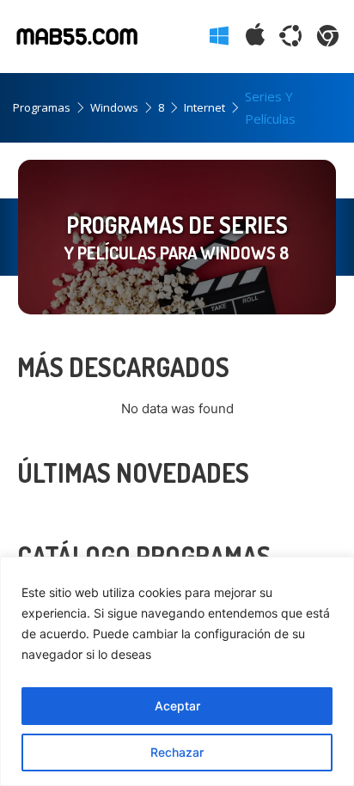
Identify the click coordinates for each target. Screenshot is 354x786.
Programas (41, 107)
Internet (204, 107)
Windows (114, 107)
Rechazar (177, 752)
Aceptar (177, 705)
